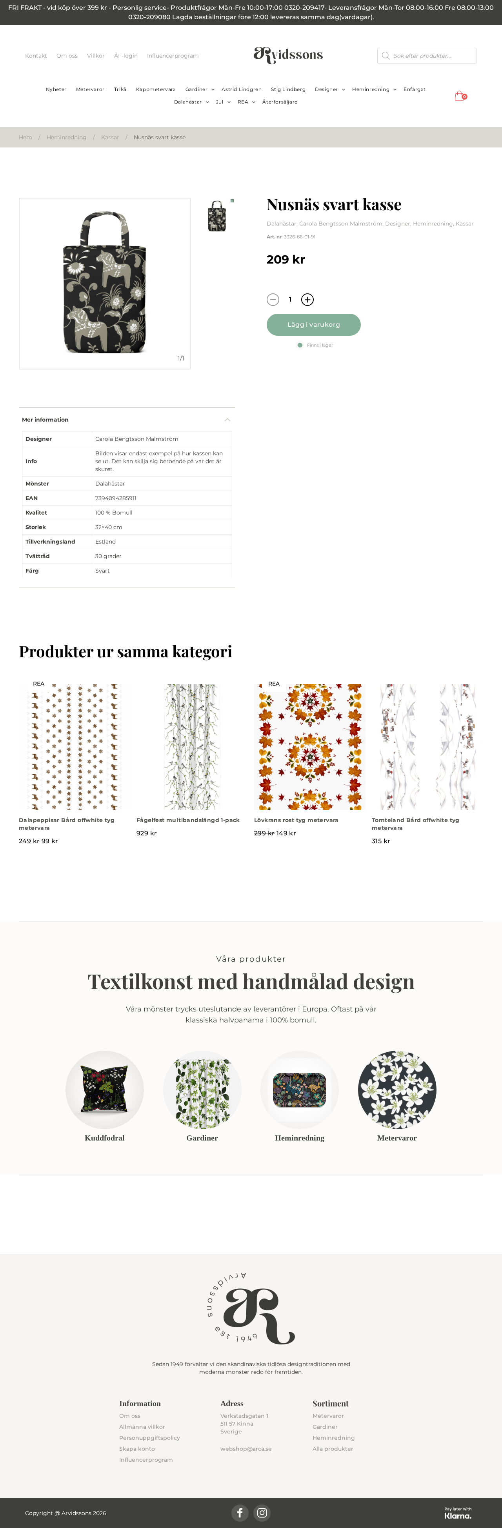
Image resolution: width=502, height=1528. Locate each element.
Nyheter (56, 89)
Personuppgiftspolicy (149, 1437)
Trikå (120, 89)
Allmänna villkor (142, 1426)
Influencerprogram (173, 55)
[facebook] (240, 1513)
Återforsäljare (279, 102)
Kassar (110, 137)
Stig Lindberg (288, 89)
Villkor (96, 55)
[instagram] (262, 1513)
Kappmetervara (156, 89)
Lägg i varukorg (313, 324)
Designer (326, 89)
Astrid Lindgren (242, 89)
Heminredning (370, 89)
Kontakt (37, 55)
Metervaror (90, 89)
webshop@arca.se (246, 1448)
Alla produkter (333, 1448)
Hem (25, 137)
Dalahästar (188, 102)
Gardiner (197, 89)
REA (243, 102)
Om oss (67, 55)
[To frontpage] (288, 55)
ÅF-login (126, 55)
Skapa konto (137, 1448)
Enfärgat (415, 89)
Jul (220, 102)
